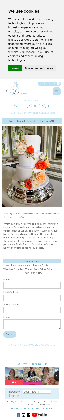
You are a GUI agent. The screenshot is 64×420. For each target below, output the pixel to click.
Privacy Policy (16, 408)
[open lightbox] (32, 167)
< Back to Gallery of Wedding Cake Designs (32, 112)
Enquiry (7, 316)
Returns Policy (47, 408)
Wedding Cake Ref (13, 269)
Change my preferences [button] (39, 68)
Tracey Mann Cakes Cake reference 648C (25, 264)
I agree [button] (15, 68)
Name (6, 279)
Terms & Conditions (31, 408)
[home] (14, 88)
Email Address (10, 291)
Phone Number (11, 304)
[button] (49, 84)
